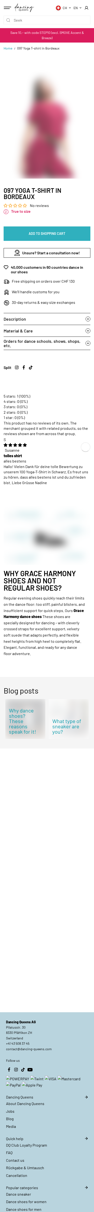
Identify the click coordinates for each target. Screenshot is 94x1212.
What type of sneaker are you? (66, 726)
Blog (10, 1118)
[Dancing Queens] (24, 8)
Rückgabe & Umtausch (25, 1167)
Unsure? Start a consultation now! (51, 252)
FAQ (9, 1152)
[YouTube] (30, 1070)
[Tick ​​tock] (31, 367)
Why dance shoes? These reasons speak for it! (22, 721)
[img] (15, 445)
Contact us (15, 1160)
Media (11, 1126)
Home (8, 48)
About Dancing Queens (25, 1103)
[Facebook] (24, 367)
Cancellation (16, 1175)
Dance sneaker (18, 1194)
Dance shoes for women (26, 1201)
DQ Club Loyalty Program (26, 1145)
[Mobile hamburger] (8, 8)
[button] (15, 205)
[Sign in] (86, 8)
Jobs (10, 1111)
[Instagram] (17, 367)
